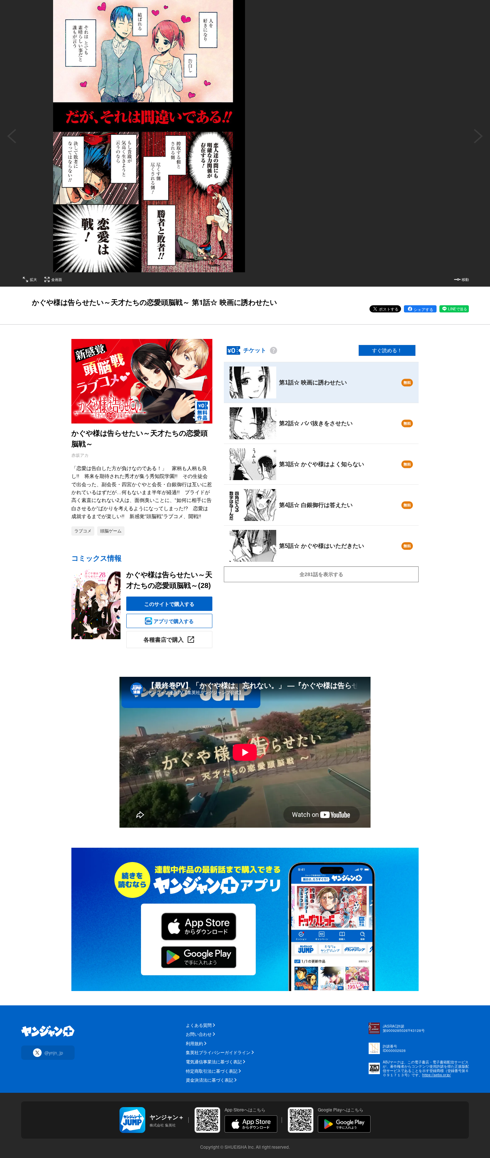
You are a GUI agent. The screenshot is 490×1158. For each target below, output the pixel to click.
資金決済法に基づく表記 (209, 1080)
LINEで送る (457, 308)
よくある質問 (199, 1025)
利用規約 (194, 1043)
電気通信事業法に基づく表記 (214, 1061)
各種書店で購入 (163, 639)
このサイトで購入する (169, 603)
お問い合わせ (199, 1034)
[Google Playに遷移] (344, 1124)
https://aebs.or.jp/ (436, 1074)
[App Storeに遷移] (251, 1124)
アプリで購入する (174, 621)
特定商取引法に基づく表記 (211, 1071)
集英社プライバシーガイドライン (218, 1052)
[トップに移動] (48, 1031)
